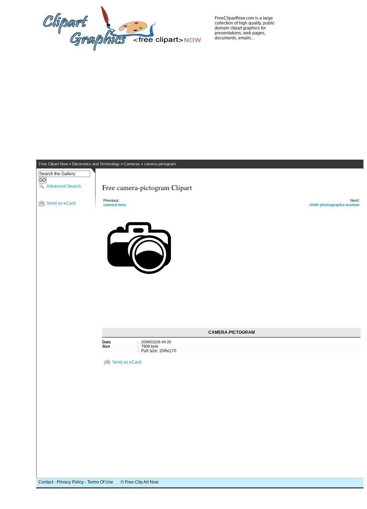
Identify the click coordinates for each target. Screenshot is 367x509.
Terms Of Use (100, 482)
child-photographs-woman (334, 205)
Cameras (132, 164)
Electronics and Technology (96, 164)
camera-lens (114, 205)
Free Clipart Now (53, 164)
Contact (45, 482)
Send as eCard (61, 203)
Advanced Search (63, 186)
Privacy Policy (70, 482)
